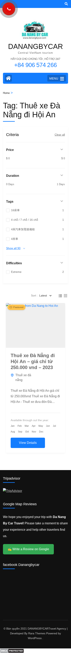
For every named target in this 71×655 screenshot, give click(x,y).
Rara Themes (36, 633)
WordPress (35, 638)
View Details (28, 442)
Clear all (60, 134)
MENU (53, 78)
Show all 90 (13, 248)
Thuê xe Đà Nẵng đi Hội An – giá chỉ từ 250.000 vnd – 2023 (33, 361)
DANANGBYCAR (35, 46)
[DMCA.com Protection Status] (12, 652)
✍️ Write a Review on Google (28, 549)
